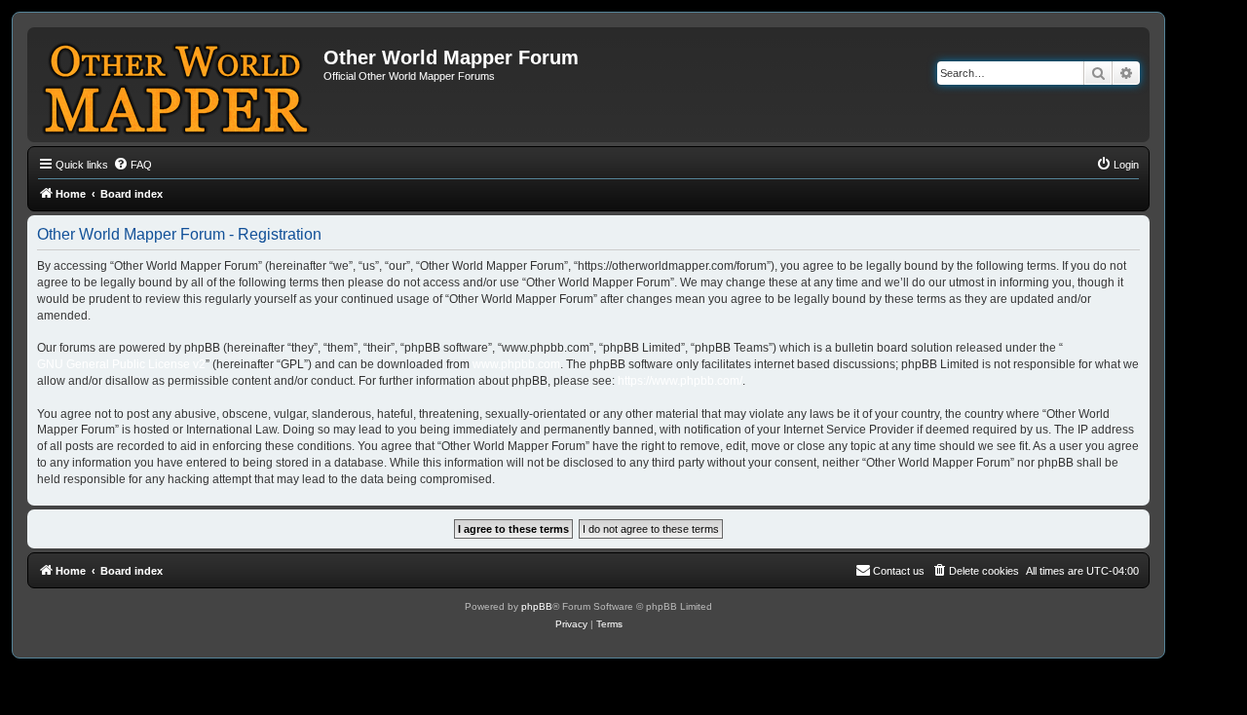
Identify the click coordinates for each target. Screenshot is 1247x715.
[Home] (177, 84)
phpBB (536, 606)
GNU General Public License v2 (121, 364)
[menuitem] (132, 164)
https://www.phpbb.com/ (680, 381)
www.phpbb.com (516, 364)
